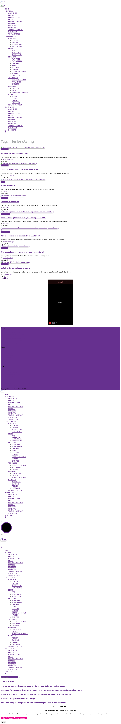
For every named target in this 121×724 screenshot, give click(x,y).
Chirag (5, 191)
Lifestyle (12, 38)
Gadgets (15, 84)
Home (7, 351)
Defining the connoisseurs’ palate (15, 268)
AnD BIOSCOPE (10, 130)
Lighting (15, 63)
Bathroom (16, 76)
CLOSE (4, 722)
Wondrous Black (8, 185)
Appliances (16, 82)
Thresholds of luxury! (10, 202)
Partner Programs (11, 385)
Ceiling (15, 69)
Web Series (12, 32)
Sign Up (7, 362)
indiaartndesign (8, 175)
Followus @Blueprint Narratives (16, 343)
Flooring (15, 67)
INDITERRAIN (9, 11)
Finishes (15, 101)
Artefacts (16, 53)
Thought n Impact (15, 30)
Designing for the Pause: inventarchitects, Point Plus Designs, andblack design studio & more (41, 690)
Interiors (12, 57)
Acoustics (16, 97)
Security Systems (19, 80)
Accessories (17, 44)
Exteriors (12, 86)
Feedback (8, 360)
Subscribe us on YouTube (14, 341)
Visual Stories (14, 34)
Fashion (15, 42)
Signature (12, 28)
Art (13, 51)
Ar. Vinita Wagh (8, 159)
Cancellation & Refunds (13, 375)
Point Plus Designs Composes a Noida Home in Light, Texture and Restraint (33, 703)
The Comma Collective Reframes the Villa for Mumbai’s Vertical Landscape (34, 686)
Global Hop (5, 149)
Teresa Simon (7, 274)
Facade (15, 90)
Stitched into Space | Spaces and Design (18, 698)
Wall (14, 65)
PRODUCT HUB (10, 36)
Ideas (10, 19)
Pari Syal (6, 208)
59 (3, 278)
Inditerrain (4, 198)
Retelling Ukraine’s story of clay (14, 153)
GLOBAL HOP (9, 107)
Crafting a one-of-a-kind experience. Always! (21, 169)
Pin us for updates (12, 336)
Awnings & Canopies (20, 92)
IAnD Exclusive (14, 17)
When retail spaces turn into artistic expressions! (22, 252)
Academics (12, 13)
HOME (7, 9)
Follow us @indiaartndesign (15, 334)
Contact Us (9, 377)
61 (6, 278)
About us (8, 379)
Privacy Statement (11, 372)
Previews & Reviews (15, 21)
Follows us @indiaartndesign (15, 339)
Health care (17, 46)
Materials (12, 94)
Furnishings (17, 61)
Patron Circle (9, 383)
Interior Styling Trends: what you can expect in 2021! (23, 218)
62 (8, 278)
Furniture (16, 59)
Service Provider (15, 105)
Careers (7, 381)
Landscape (16, 88)
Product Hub (9, 355)
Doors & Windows (19, 71)
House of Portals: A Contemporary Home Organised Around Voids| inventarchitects (37, 694)
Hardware (16, 103)
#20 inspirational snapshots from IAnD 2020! (20, 236)
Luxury (15, 40)
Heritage (11, 15)
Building (15, 99)
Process (11, 23)
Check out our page (13, 332)
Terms (7, 370)
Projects (12, 26)
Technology (13, 78)
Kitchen (15, 74)
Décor (10, 49)
